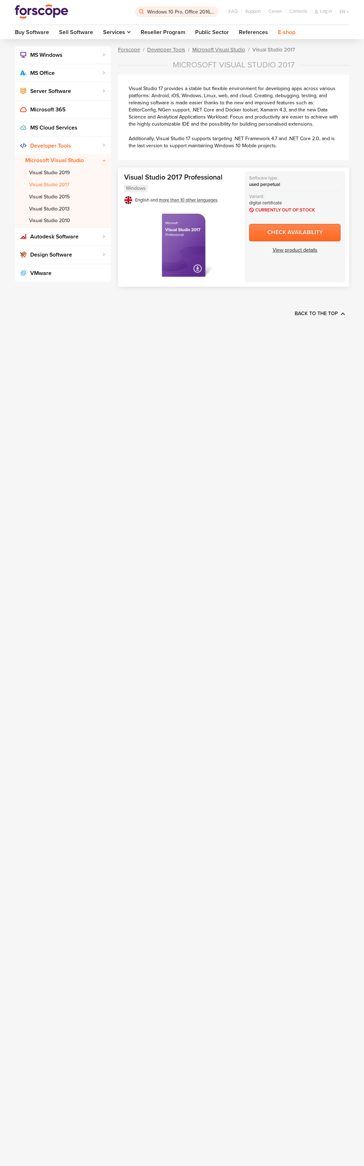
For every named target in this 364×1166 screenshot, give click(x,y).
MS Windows (46, 55)
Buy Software (32, 32)
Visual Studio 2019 (49, 173)
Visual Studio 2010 (49, 221)
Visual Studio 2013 (49, 209)
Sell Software (76, 32)
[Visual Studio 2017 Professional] (183, 245)
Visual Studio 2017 (49, 185)
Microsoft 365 (48, 109)
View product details (295, 250)
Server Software (50, 91)
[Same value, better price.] (41, 11)
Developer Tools (50, 145)
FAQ (233, 11)
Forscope (129, 49)
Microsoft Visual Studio (54, 160)
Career (275, 11)
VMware (41, 273)
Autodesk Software (54, 236)
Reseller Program (163, 32)
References (253, 32)
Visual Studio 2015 (49, 197)
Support (253, 11)
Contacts (298, 11)
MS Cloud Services (53, 127)
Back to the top (316, 313)
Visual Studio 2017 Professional (173, 177)
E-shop (286, 32)
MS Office (42, 73)
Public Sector (212, 32)
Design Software (51, 254)
